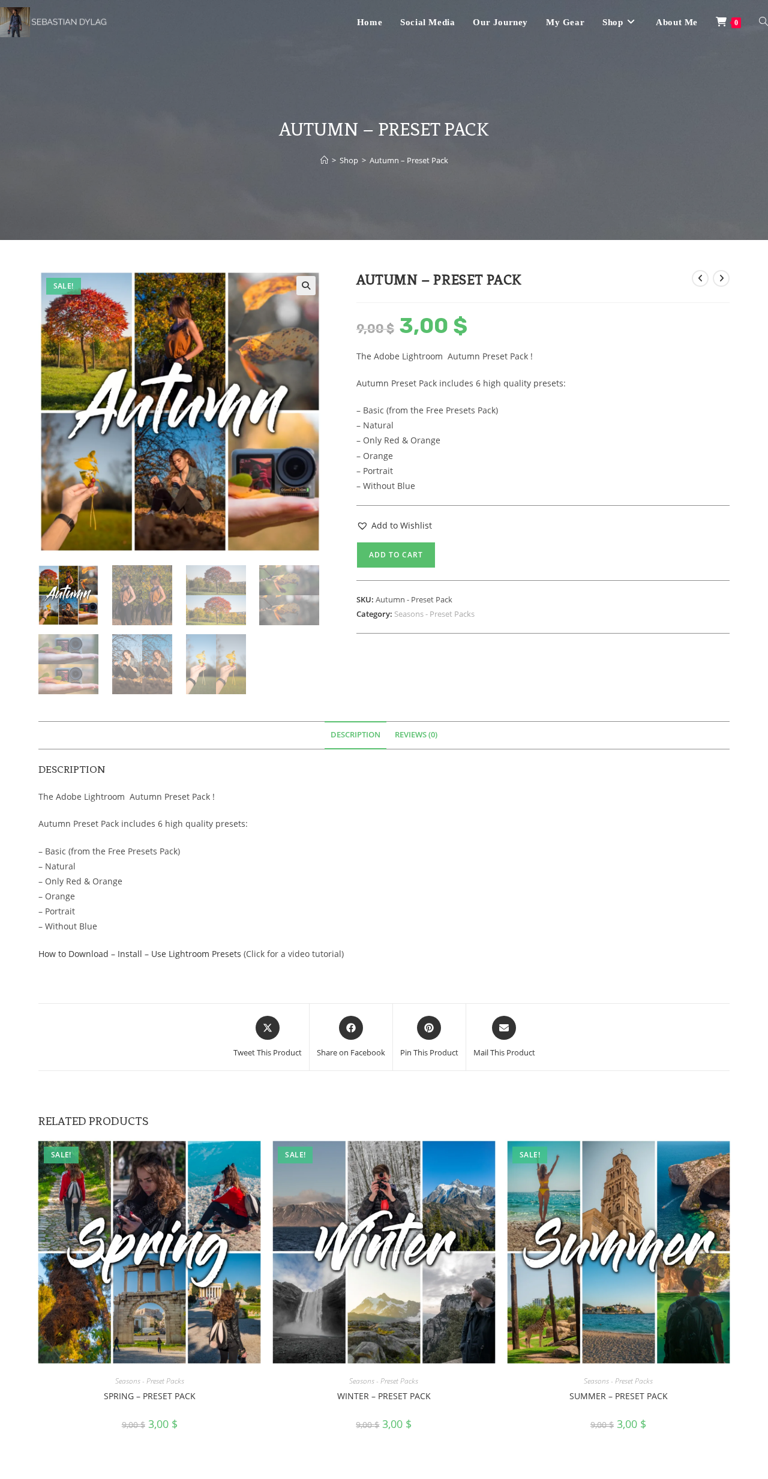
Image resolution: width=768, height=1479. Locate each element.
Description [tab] (355, 735)
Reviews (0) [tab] (416, 735)
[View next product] (721, 278)
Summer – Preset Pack (618, 1396)
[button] (306, 285)
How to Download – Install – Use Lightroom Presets (139, 953)
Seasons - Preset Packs (434, 613)
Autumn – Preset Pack (409, 160)
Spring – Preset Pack (150, 1396)
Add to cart (396, 555)
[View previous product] (700, 278)
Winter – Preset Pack (384, 1396)
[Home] (324, 160)
